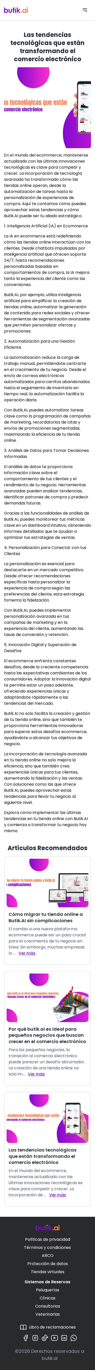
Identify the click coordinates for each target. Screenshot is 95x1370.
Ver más (26, 953)
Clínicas (47, 1298)
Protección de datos (47, 1264)
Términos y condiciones (47, 1247)
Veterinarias (47, 1314)
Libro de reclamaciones (52, 1327)
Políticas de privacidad (47, 1239)
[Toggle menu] (85, 10)
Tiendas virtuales (47, 1272)
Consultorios (47, 1306)
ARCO (47, 1255)
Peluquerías (47, 1290)
